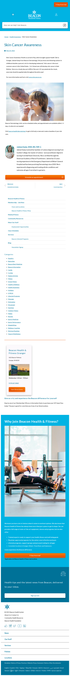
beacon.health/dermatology (17, 131)
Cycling (10, 273)
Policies (7, 652)
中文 (17, 668)
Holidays (11, 290)
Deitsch (38, 670)
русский (56, 668)
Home (6, 37)
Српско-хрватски (56, 670)
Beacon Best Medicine (15, 264)
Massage (11, 299)
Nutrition (11, 308)
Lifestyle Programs (14, 296)
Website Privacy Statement (35, 663)
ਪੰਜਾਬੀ (48, 670)
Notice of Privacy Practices (19, 663)
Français (35, 668)
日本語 (33, 670)
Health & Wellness (14, 284)
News (7, 633)
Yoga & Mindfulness (14, 334)
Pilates (10, 313)
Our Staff (8, 639)
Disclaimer (7, 663)
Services (8, 645)
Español (12, 668)
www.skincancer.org (35, 77)
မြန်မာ (11, 670)
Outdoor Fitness (13, 310)
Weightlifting (12, 325)
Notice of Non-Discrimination (52, 663)
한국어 (40, 668)
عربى (51, 668)
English (7, 668)
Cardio (10, 270)
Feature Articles (13, 276)
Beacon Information (14, 267)
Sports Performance (14, 322)
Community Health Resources (14, 618)
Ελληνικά (21, 670)
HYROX (10, 293)
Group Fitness (12, 281)
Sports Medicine (13, 319)
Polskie (44, 670)
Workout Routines (14, 331)
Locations (8, 658)
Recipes (10, 316)
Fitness (10, 279)
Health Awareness (13, 287)
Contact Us (15, 615)
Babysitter (11, 261)
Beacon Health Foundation (13, 621)
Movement (11, 305)
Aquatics (11, 258)
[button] (61, 4)
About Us (8, 615)
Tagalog (22, 668)
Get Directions (17, 389)
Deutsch (46, 668)
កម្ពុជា (16, 670)
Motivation (11, 302)
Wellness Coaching (14, 328)
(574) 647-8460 (14, 383)
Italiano (27, 670)
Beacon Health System (17, 612)
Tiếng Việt (28, 668)
